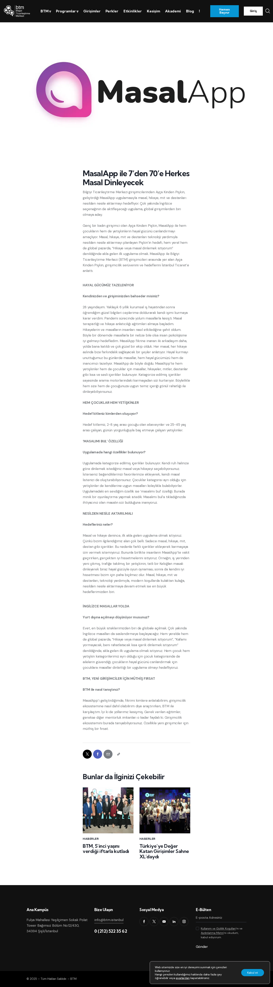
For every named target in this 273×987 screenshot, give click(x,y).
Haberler (91, 839)
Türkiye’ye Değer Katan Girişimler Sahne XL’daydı (164, 851)
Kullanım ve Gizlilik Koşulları (218, 928)
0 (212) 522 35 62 (110, 931)
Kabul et (252, 972)
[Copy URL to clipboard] (118, 754)
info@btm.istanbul (109, 920)
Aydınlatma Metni (212, 932)
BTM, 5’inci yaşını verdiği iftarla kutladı (106, 848)
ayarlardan (182, 978)
